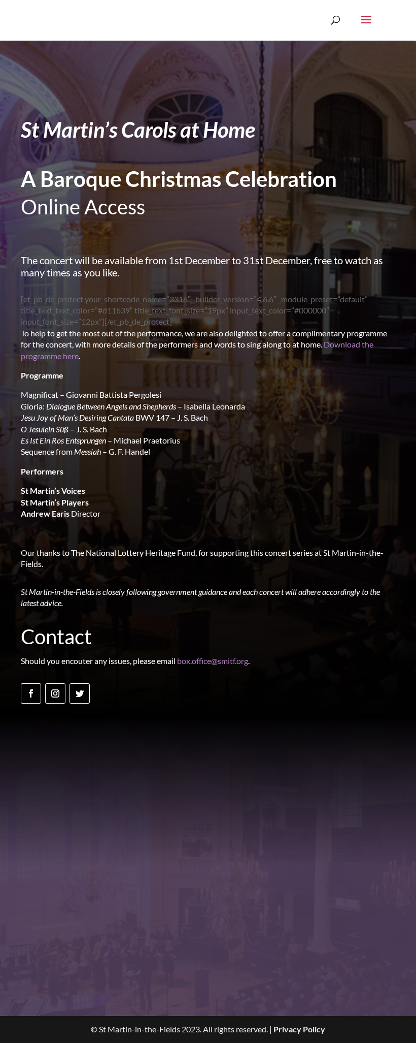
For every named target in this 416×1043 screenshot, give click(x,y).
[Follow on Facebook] (31, 693)
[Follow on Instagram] (55, 693)
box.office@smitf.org (212, 661)
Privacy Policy (299, 1029)
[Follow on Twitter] (80, 693)
